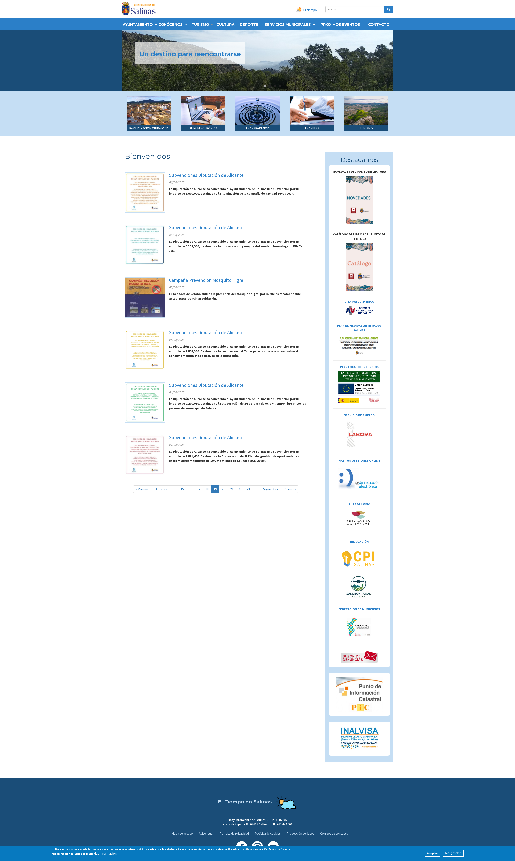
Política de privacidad (234, 833)
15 (183, 489)
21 (233, 489)
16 (192, 489)
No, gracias (453, 853)
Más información (105, 853)
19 (216, 490)
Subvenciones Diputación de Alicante (206, 175)
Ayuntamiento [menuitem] (138, 24)
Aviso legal (206, 833)
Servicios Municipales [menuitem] (288, 24)
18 (208, 489)
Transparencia (258, 128)
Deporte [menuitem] (249, 24)
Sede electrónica (203, 128)
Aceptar (432, 853)
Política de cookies (268, 833)
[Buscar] (388, 9)
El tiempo (310, 10)
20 (225, 489)
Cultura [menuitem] (225, 24)
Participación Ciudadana (149, 128)
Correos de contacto (334, 833)
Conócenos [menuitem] (171, 24)
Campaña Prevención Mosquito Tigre (206, 280)
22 (241, 489)
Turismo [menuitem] (200, 24)
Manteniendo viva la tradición (188, 54)
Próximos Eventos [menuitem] (340, 24)
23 (249, 489)
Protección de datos (300, 833)
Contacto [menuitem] (378, 24)
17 (200, 489)
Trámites (312, 128)
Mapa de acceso (182, 833)
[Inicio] (140, 9)
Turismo (366, 128)
